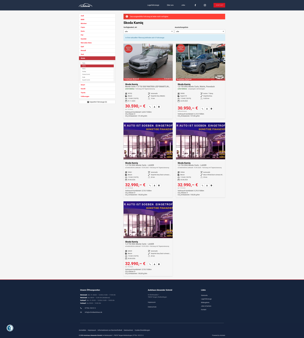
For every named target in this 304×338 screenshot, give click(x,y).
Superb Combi (86, 80)
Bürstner (84, 23)
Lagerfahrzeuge (153, 5)
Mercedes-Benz (86, 43)
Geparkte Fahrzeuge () (98, 102)
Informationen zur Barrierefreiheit (110, 330)
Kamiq (84, 65)
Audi (82, 16)
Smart (83, 85)
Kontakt (219, 5)
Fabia (83, 63)
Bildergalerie (205, 302)
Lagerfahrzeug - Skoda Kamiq (148, 81)
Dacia (83, 31)
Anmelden (82, 330)
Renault (83, 50)
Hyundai (83, 39)
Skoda (83, 58)
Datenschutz (152, 307)
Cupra (83, 27)
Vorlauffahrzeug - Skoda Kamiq (148, 160)
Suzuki (83, 89)
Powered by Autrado (218, 335)
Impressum (152, 302)
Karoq (83, 68)
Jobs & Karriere (206, 306)
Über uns (170, 5)
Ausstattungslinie (181, 27)
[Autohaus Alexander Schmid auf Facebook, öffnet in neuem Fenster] (195, 5)
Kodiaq (84, 71)
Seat (82, 54)
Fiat (82, 35)
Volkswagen (85, 96)
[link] (150, 106)
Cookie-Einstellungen (142, 330)
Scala (83, 77)
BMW (82, 19)
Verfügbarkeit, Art (130, 27)
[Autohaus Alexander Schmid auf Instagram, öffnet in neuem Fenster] (205, 5)
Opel (82, 46)
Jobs (183, 5)
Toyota (83, 92)
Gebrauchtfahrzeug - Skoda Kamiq (200, 81)
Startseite (204, 295)
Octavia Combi (86, 74)
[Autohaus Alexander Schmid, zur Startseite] (85, 5)
